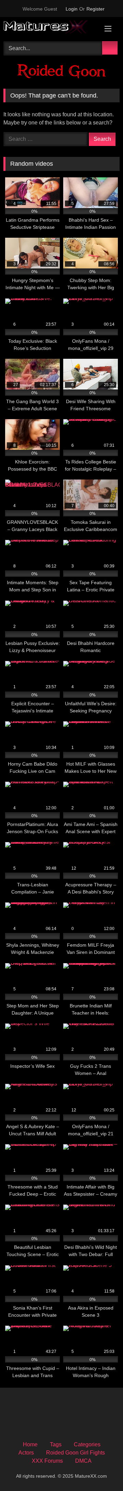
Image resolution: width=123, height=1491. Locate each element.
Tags (56, 1444)
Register (95, 9)
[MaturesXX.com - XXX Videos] (50, 28)
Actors (26, 1453)
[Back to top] (102, 1470)
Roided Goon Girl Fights (75, 1453)
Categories (87, 1444)
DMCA (83, 1461)
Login (72, 9)
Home (30, 1444)
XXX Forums (47, 1461)
